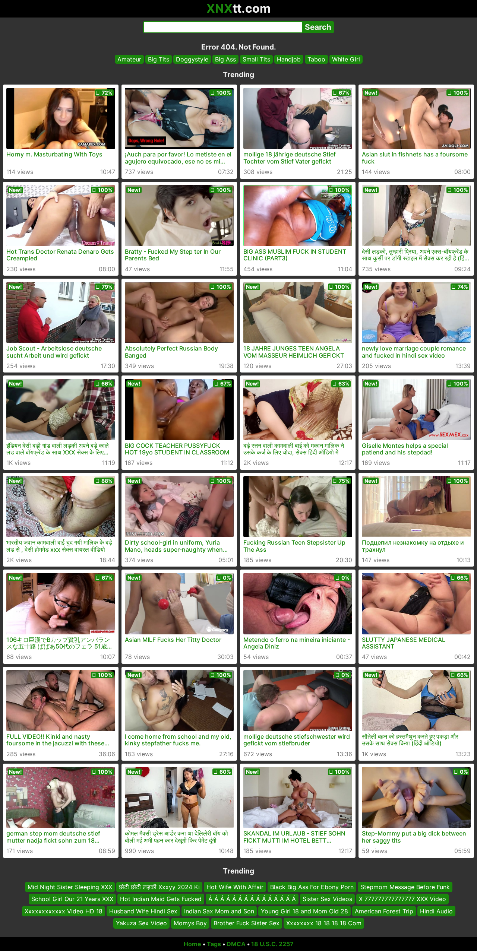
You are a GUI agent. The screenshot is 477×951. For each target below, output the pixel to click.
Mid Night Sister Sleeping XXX (70, 887)
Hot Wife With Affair (234, 887)
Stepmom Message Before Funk (405, 887)
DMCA (236, 944)
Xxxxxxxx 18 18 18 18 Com (323, 923)
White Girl (346, 59)
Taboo (316, 59)
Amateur (129, 59)
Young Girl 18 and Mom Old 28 (304, 910)
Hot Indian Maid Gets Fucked (161, 899)
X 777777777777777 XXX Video (402, 899)
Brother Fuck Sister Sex (246, 923)
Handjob (289, 59)
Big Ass (225, 59)
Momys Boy (190, 923)
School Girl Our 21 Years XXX (72, 899)
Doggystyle (192, 59)
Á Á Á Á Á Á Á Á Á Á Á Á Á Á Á (252, 899)
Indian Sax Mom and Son (219, 910)
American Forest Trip (384, 910)
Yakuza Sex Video (141, 923)
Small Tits (256, 59)
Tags (214, 944)
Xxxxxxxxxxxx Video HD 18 (63, 910)
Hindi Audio (436, 910)
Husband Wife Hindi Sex (143, 910)
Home (192, 944)
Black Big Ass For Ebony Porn (312, 887)
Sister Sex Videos (327, 899)
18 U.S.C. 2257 (272, 944)
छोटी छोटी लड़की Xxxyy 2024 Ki (159, 887)
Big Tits (158, 59)
